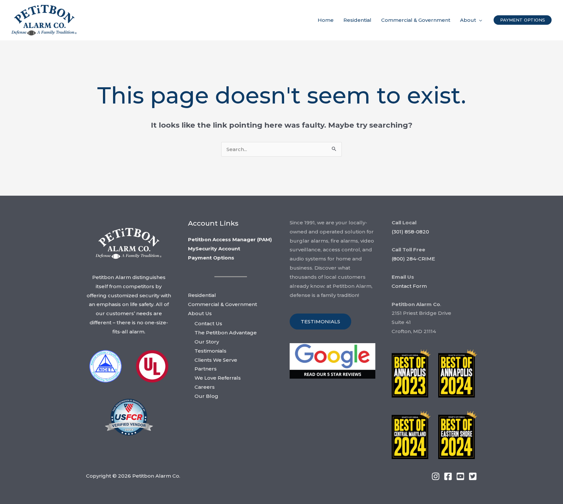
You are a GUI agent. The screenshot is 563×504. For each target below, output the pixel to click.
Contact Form (409, 286)
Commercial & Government (222, 304)
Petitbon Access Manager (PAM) (230, 239)
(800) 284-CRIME (413, 259)
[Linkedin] (435, 476)
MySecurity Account (214, 248)
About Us (200, 313)
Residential (202, 295)
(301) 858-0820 (410, 232)
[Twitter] (473, 476)
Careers (205, 387)
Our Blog (206, 396)
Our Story (207, 342)
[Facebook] (448, 476)
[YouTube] (460, 476)
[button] (479, 20)
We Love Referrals (218, 378)
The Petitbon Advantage (226, 332)
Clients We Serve (216, 360)
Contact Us (208, 323)
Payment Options (211, 258)
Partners (206, 369)
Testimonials (210, 351)
